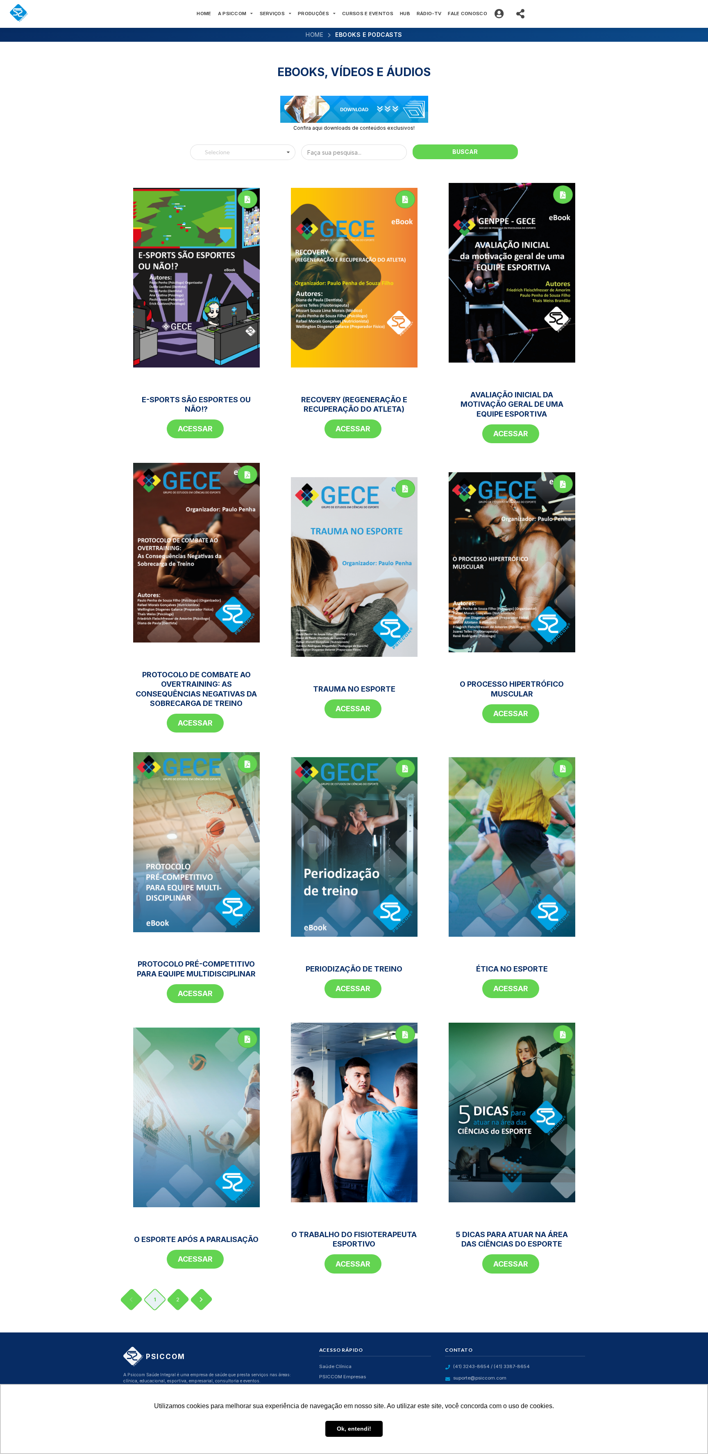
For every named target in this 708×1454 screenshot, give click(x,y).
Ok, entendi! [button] (354, 1428)
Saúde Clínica (335, 1366)
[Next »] (201, 1299)
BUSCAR (465, 151)
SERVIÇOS (272, 13)
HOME (204, 13)
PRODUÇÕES (313, 13)
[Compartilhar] (521, 14)
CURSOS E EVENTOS (367, 13)
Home (314, 34)
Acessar (195, 428)
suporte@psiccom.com (479, 1378)
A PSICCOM (232, 13)
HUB (405, 13)
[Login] (500, 14)
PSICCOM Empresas (342, 1377)
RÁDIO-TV (429, 13)
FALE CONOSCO (467, 13)
